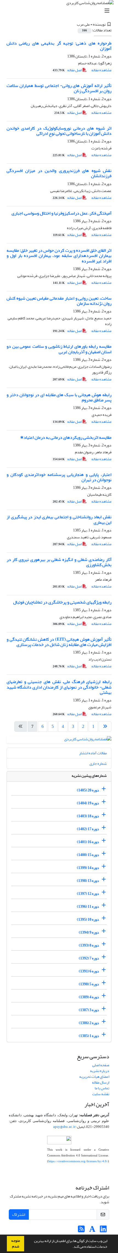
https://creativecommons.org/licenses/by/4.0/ (78, 1161)
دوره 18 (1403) (88, 816)
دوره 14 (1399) (88, 867)
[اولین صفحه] (105, 726)
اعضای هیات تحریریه (94, 1076)
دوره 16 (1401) (88, 842)
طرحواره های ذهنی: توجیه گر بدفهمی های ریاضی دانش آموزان (59, 46)
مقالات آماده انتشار (93, 753)
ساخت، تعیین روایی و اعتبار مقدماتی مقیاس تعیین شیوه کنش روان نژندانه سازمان (59, 301)
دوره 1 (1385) (89, 1036)
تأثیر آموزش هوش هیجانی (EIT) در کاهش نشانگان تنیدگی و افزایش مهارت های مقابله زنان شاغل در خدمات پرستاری (59, 642)
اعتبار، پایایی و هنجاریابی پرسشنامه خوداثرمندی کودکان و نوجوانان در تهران (59, 477)
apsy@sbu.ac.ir (64, 1126)
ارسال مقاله (100, 1082)
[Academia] (92, 1230)
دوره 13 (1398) (88, 880)
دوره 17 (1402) (88, 829)
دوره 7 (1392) (89, 958)
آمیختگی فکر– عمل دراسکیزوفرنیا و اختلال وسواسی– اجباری (61, 213)
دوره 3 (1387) (89, 1010)
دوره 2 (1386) (89, 1023)
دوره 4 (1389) (89, 997)
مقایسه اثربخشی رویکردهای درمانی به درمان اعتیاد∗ (65, 437)
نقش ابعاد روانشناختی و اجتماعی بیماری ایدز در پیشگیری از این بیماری (59, 519)
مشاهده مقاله (101, 70)
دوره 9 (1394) (89, 932)
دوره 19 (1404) (88, 803)
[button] (71, 1247)
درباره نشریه (99, 1070)
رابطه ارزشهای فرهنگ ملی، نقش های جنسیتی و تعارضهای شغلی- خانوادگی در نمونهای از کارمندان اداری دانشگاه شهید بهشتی (59, 687)
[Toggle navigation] (61, 11)
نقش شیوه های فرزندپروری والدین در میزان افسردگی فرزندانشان (59, 173)
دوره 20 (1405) (88, 790)
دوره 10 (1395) (88, 919)
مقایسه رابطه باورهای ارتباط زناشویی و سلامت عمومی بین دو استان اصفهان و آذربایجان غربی (59, 349)
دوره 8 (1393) (89, 945)
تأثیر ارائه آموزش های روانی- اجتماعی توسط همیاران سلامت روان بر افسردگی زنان (59, 88)
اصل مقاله (67, 70)
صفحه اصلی (100, 1065)
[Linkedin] (103, 1230)
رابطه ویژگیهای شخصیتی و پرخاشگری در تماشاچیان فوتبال (62, 602)
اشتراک (18, 1214)
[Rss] (81, 1230)
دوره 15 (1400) (88, 855)
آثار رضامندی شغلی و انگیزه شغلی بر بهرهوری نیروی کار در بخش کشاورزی (59, 562)
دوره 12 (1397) (88, 893)
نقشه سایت (100, 1094)
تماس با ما (102, 1088)
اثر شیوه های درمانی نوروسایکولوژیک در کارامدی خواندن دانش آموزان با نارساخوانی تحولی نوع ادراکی (59, 131)
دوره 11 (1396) (88, 906)
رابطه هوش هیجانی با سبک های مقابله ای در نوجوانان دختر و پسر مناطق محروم (59, 397)
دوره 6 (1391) (89, 971)
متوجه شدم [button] (15, 1243)
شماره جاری (98, 763)
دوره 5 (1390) (89, 984)
